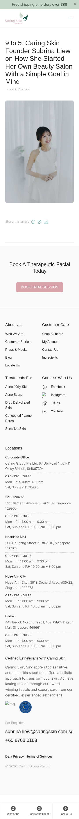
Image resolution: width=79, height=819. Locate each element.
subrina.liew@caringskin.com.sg (39, 731)
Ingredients (50, 357)
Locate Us (12, 365)
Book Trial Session (39, 287)
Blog (8, 357)
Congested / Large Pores (18, 418)
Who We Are (14, 334)
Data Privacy (14, 756)
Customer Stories (18, 342)
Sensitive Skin (15, 428)
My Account (50, 342)
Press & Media (16, 349)
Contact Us (50, 349)
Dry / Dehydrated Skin (17, 405)
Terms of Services (40, 756)
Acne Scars (13, 394)
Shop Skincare (52, 334)
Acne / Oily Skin (16, 387)
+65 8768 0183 (21, 740)
